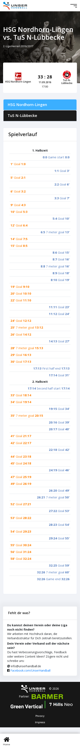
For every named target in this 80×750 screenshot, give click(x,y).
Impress (40, 722)
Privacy (40, 716)
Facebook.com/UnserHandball (30, 670)
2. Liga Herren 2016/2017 (18, 46)
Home (6, 744)
